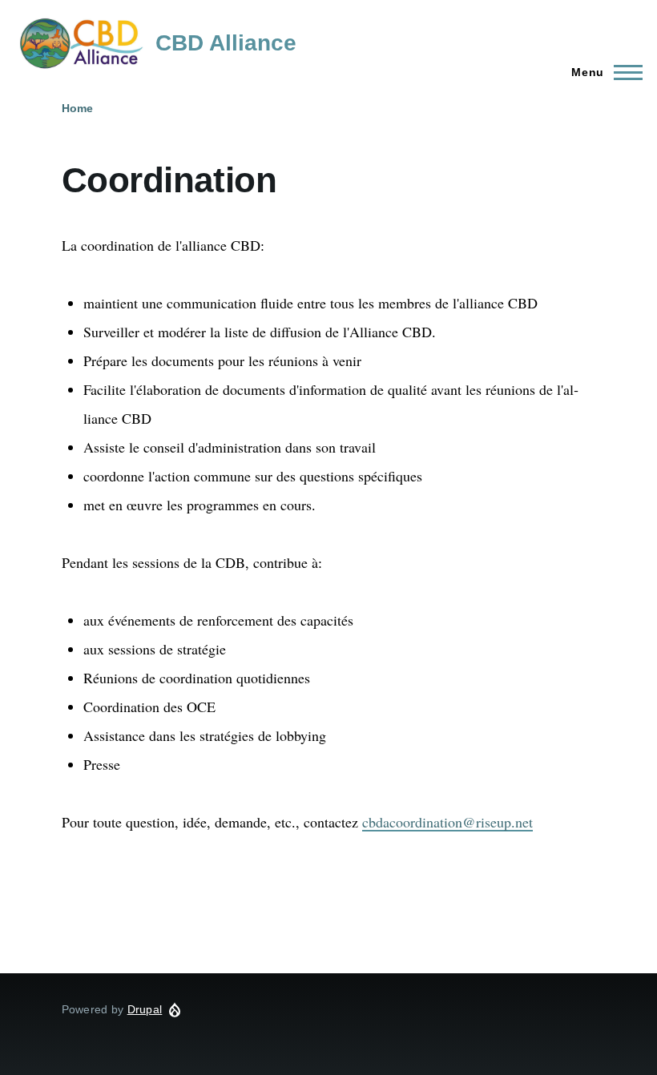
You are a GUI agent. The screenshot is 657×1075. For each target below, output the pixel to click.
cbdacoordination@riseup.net (447, 821)
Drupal (145, 1009)
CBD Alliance (225, 42)
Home (77, 108)
